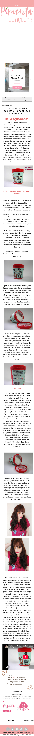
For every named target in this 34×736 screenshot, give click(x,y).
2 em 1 (11, 696)
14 (23, 705)
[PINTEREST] (26, 729)
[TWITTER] (12, 729)
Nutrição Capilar (15, 698)
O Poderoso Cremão (25, 698)
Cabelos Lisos (17, 696)
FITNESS (21, 1)
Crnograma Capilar (26, 696)
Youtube (8, 700)
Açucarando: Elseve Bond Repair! (17, 78)
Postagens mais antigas (28, 720)
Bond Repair (17, 70)
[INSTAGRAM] (17, 729)
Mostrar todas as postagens (20, 100)
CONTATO (9, 1)
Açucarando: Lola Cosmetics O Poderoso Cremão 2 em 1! (17, 111)
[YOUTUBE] (21, 729)
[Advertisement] (17, 42)
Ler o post (17, 87)
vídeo (3, 700)
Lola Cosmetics (6, 698)
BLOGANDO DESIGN (19, 734)
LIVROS (15, 1)
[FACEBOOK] (8, 729)
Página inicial (11, 720)
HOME (2, 1)
